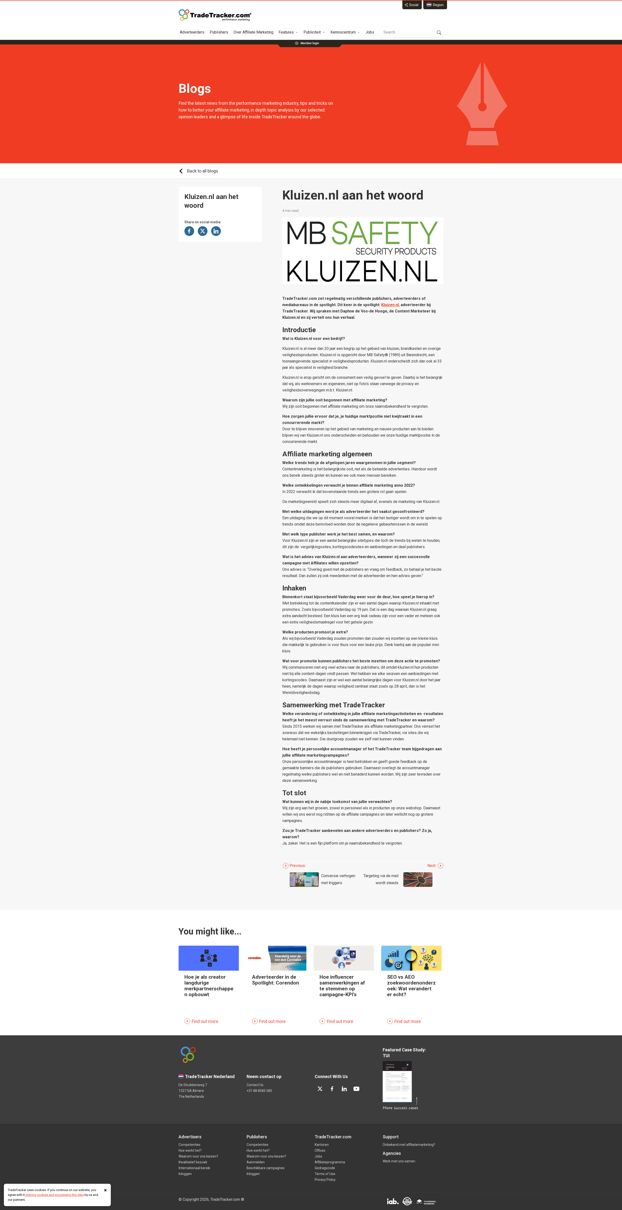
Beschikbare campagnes (266, 1168)
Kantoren (322, 1145)
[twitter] (320, 1089)
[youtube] (356, 1089)
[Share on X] (202, 231)
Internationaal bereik (194, 1168)
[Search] (439, 32)
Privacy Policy (325, 1180)
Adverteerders (192, 32)
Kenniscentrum (343, 32)
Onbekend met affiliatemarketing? (409, 1145)
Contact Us (255, 1085)
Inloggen (185, 1174)
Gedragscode (325, 1168)
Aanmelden (256, 1162)
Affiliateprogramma (330, 1162)
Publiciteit (312, 32)
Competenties (189, 1145)
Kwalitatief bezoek (193, 1162)
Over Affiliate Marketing (253, 32)
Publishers (219, 32)
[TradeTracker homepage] (215, 15)
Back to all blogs (202, 170)
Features (286, 32)
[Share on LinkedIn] (216, 231)
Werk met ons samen (399, 1161)
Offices (320, 1150)
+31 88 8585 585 (259, 1091)
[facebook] (332, 1089)
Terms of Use (325, 1174)
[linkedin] (344, 1089)
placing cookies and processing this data (55, 1195)
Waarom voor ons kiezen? (198, 1156)
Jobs (369, 32)
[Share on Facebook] (189, 231)
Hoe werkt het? (190, 1150)
